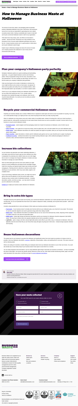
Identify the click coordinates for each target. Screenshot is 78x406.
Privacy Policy (5, 393)
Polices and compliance (60, 361)
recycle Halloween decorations (39, 253)
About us (56, 357)
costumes (27, 240)
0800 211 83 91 (72, 1)
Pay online (73, 361)
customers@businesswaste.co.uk (47, 381)
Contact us (73, 357)
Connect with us (8, 375)
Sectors (28, 359)
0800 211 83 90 (61, 1)
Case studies (57, 359)
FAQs (71, 363)
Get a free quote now (22, 323)
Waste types (29, 357)
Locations (28, 363)
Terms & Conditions (6, 395)
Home (4, 7)
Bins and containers (31, 361)
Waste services (44, 357)
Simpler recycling (45, 359)
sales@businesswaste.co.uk (27, 381)
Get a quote (73, 359)
